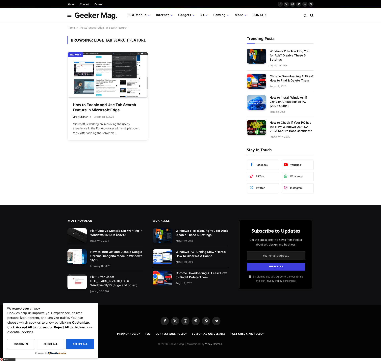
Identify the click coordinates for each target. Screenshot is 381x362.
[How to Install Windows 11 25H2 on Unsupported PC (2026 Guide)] (256, 102)
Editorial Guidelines (208, 334)
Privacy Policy (274, 280)
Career (98, 4)
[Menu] (69, 15)
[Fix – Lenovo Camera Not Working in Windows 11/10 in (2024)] (77, 235)
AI (202, 15)
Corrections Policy (171, 334)
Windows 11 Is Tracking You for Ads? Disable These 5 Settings (289, 55)
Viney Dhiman (80, 116)
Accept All (80, 344)
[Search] (311, 15)
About (71, 4)
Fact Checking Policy (247, 334)
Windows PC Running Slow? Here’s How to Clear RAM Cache (201, 254)
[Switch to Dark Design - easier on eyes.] (305, 15)
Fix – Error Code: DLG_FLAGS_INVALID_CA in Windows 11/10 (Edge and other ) (114, 281)
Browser (75, 54)
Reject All (51, 344)
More (239, 15)
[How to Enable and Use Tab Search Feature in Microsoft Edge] (108, 74)
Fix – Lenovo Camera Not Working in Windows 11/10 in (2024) (116, 233)
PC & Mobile (136, 15)
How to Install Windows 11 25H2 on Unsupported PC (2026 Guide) (288, 102)
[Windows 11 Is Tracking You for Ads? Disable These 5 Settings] (256, 56)
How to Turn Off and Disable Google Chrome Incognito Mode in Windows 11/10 (116, 256)
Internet (162, 15)
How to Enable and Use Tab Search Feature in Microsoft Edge (104, 108)
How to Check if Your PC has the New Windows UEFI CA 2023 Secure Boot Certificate (291, 127)
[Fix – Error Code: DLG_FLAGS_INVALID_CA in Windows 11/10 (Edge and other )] (77, 281)
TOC (148, 334)
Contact (84, 4)
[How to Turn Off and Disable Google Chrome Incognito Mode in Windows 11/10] (77, 256)
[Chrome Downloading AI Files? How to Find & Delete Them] (256, 81)
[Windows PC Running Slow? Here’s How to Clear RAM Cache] (162, 256)
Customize (21, 344)
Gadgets (184, 15)
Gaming (219, 15)
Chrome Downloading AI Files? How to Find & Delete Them (292, 78)
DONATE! (259, 15)
